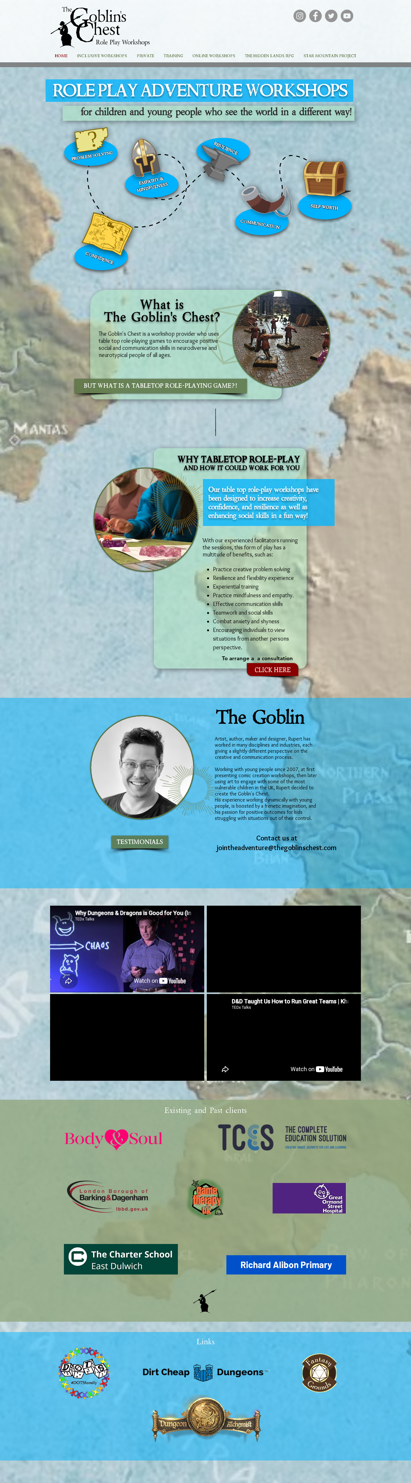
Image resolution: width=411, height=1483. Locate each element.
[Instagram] (299, 16)
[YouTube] (347, 16)
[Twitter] (331, 16)
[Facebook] (315, 16)
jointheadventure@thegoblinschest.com (277, 847)
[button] (286, 1264)
